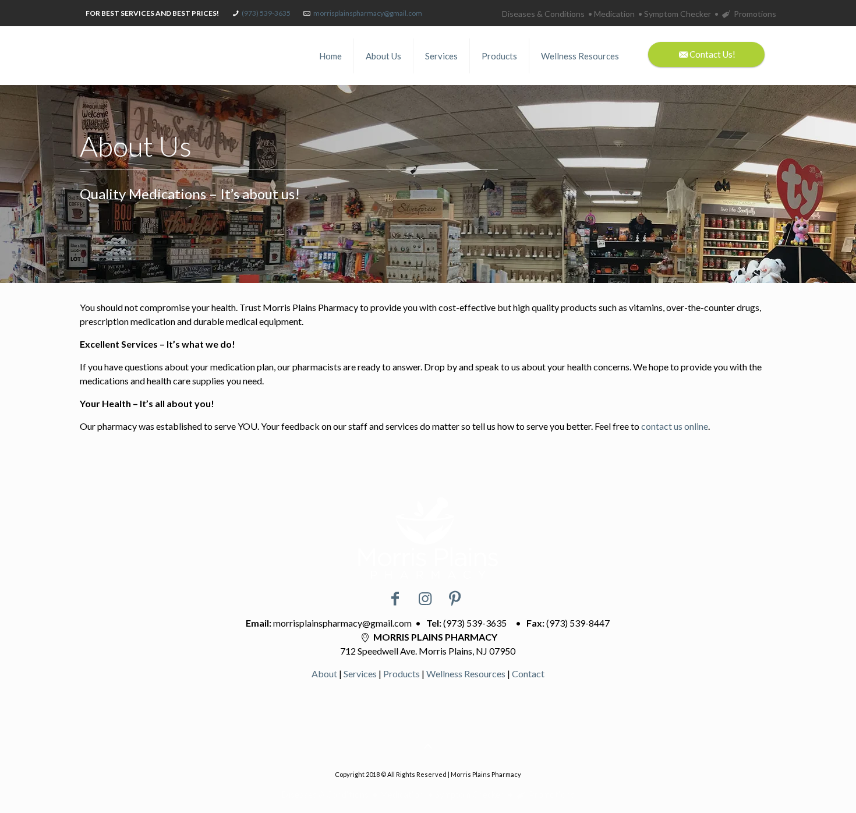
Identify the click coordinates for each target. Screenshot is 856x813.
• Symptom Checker (674, 14)
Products (401, 673)
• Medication (611, 14)
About (324, 673)
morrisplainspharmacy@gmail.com (367, 13)
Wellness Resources (465, 673)
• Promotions (745, 14)
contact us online (674, 426)
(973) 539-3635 (266, 13)
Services (360, 673)
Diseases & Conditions (543, 14)
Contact (528, 673)
